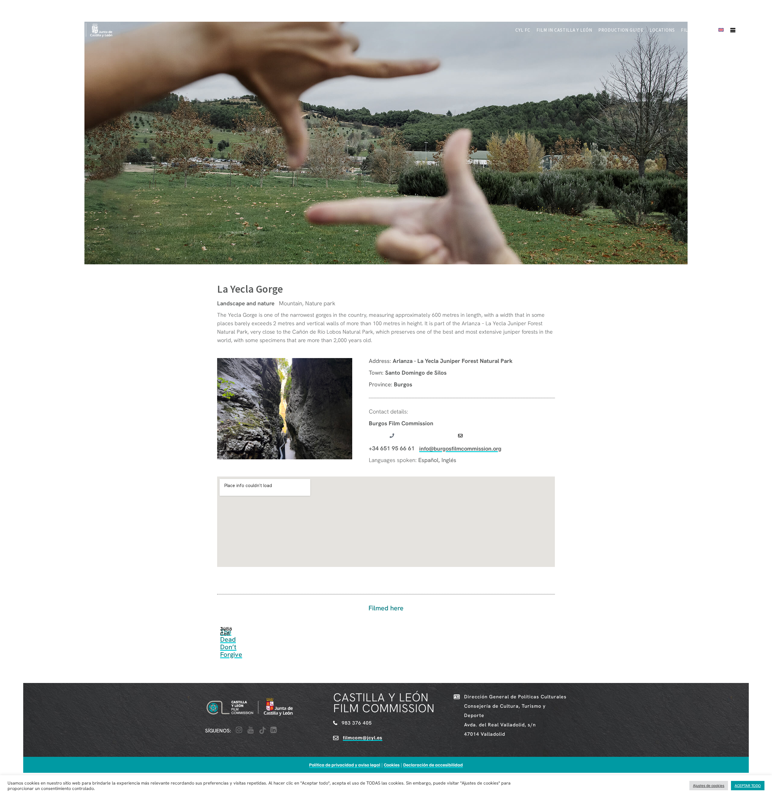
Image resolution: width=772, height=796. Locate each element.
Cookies (392, 764)
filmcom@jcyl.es (362, 738)
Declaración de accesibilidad (433, 764)
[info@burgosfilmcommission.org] (460, 435)
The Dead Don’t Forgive (231, 643)
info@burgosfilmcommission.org (460, 448)
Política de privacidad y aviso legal (344, 764)
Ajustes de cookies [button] (708, 785)
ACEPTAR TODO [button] (748, 785)
